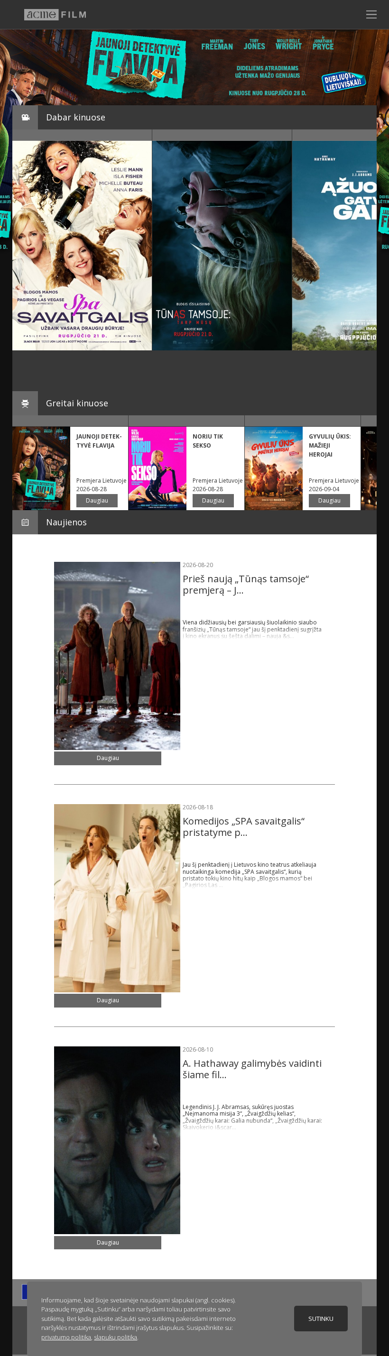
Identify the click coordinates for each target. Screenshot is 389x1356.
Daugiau (97, 500)
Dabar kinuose (75, 117)
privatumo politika (66, 1337)
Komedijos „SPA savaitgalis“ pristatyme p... (244, 827)
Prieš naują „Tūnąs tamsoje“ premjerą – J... (246, 584)
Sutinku (320, 1318)
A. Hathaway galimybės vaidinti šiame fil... (252, 1069)
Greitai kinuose (77, 403)
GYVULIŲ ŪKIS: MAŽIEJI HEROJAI (330, 445)
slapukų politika (115, 1337)
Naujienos (66, 522)
